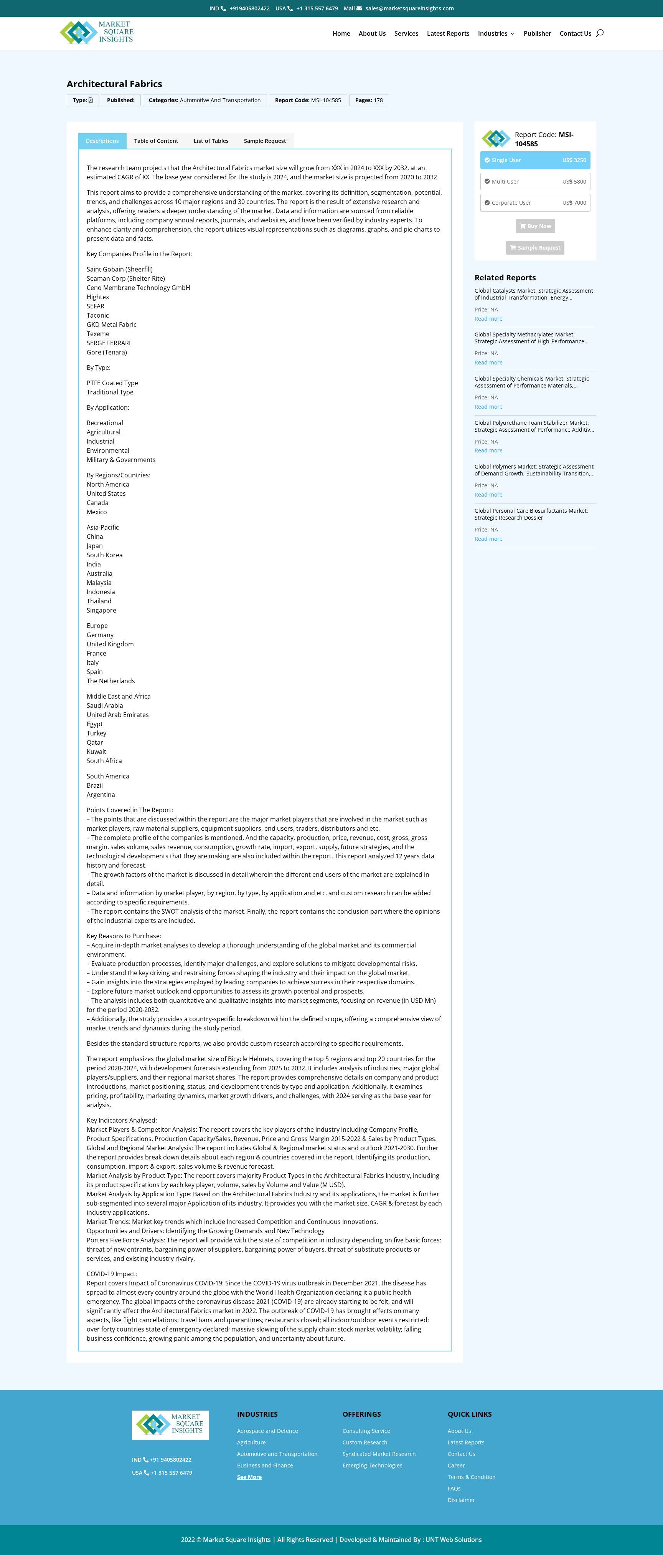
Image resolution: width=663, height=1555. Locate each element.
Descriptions (102, 140)
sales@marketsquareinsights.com (410, 8)
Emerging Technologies (372, 1465)
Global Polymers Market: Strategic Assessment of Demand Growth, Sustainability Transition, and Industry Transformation (534, 470)
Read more (489, 318)
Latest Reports (448, 33)
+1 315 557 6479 (317, 8)
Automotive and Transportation (277, 1453)
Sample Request (265, 140)
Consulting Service (366, 1430)
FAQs (454, 1488)
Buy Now (539, 226)
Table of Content (156, 140)
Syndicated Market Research (379, 1453)
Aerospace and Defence (267, 1430)
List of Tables (211, 140)
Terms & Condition (472, 1476)
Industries (493, 33)
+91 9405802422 (170, 1459)
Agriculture (251, 1442)
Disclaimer (461, 1500)
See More (249, 1476)
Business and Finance (265, 1465)
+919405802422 (250, 8)
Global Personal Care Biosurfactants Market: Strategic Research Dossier (531, 514)
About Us (372, 33)
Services (406, 33)
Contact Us (576, 33)
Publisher (537, 33)
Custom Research (365, 1442)
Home (341, 33)
